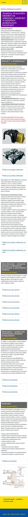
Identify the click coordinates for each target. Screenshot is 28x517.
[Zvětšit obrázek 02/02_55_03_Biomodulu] (10, 392)
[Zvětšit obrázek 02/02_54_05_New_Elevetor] (10, 313)
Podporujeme (9, 499)
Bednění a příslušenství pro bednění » (11, 9)
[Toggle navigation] (24, 2)
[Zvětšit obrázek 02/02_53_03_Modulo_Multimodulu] (12, 169)
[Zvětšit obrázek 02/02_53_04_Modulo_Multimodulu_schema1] (14, 243)
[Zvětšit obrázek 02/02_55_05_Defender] (14, 477)
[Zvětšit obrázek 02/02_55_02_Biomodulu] (10, 385)
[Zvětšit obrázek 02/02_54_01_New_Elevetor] (10, 289)
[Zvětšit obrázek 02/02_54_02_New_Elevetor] (10, 295)
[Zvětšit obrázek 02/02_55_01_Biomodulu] (10, 379)
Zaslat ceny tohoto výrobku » (10, 63)
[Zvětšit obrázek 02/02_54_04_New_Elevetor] (10, 308)
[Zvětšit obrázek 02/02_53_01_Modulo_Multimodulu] (14, 136)
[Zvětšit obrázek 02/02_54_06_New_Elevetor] (10, 320)
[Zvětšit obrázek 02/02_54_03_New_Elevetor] (10, 301)
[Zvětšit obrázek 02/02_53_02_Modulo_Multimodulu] (14, 156)
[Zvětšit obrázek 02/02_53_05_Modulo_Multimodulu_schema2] (14, 251)
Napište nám (8, 501)
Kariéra (19, 499)
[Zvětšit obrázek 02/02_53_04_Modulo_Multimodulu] (12, 175)
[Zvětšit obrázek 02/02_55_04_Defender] (9, 461)
